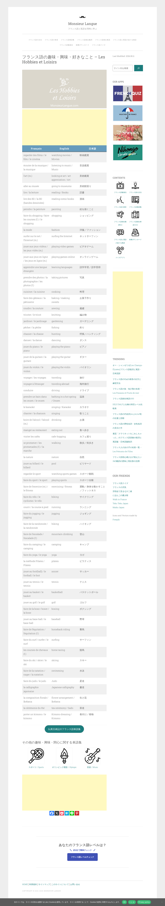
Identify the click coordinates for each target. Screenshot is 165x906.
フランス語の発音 (51, 40)
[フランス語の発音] (120, 203)
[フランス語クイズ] (128, 101)
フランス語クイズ (98, 45)
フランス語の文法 (35, 40)
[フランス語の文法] (135, 188)
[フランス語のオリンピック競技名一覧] (64, 763)
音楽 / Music (92, 767)
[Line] (72, 813)
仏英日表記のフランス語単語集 (64, 729)
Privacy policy (144, 902)
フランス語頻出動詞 (84, 40)
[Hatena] (67, 813)
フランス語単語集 (67, 40)
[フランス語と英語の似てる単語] (120, 236)
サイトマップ (44, 884)
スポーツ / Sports (36, 767)
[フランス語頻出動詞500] (120, 218)
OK (124, 902)
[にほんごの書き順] (128, 160)
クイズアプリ (120, 257)
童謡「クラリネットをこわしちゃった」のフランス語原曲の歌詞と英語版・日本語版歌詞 (127, 437)
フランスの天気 (119, 487)
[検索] (138, 68)
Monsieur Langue (82, 23)
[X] (57, 813)
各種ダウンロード (82, 45)
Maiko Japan (118, 507)
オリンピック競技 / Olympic (64, 767)
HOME (25, 884)
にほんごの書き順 (120, 495)
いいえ (132, 902)
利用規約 (33, 884)
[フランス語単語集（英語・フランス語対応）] (135, 203)
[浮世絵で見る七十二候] (128, 140)
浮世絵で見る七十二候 (122, 491)
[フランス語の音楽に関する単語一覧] (92, 763)
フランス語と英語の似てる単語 (125, 40)
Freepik (116, 519)
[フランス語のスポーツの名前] (36, 763)
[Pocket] (62, 813)
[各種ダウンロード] (135, 236)
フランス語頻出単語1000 (123, 398)
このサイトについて (60, 884)
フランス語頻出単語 (102, 40)
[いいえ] (161, 902)
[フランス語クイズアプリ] (120, 253)
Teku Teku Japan (120, 503)
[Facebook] (52, 813)
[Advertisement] (64, 127)
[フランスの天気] (128, 120)
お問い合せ (75, 884)
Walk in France (120, 499)
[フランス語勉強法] (120, 188)
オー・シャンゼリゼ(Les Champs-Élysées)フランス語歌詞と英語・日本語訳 (128, 369)
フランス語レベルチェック (82, 857)
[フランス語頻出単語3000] (135, 218)
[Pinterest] (77, 813)
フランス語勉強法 (66, 45)
